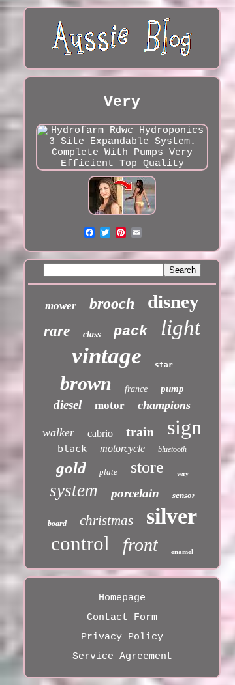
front (140, 545)
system (74, 490)
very (183, 473)
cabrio (100, 433)
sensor (183, 495)
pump (172, 389)
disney (173, 301)
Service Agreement (122, 656)
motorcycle (122, 448)
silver (171, 516)
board (57, 523)
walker (58, 432)
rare (57, 331)
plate (108, 472)
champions (164, 405)
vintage (107, 356)
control (80, 543)
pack (131, 332)
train (140, 432)
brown (86, 383)
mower (60, 306)
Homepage (122, 598)
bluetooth (172, 449)
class (92, 334)
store (147, 467)
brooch (111, 303)
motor (110, 405)
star (164, 365)
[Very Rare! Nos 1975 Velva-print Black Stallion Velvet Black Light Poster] (122, 215)
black (72, 448)
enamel (182, 551)
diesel (68, 405)
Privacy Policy (122, 637)
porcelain (135, 493)
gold (71, 468)
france (136, 389)
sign (184, 427)
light (180, 327)
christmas (106, 520)
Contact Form (122, 617)
